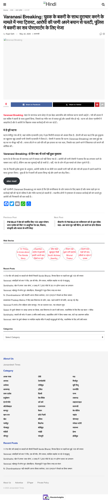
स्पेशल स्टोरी (77, 423)
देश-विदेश (41, 397)
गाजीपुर (5, 423)
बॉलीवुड (40, 427)
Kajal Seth (10, 33)
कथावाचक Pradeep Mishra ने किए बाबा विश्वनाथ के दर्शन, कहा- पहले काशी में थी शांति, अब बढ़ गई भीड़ (40, 300)
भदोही (40, 431)
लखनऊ (75, 397)
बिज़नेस (40, 423)
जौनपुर (5, 435)
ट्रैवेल (40, 389)
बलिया (40, 418)
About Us (7, 482)
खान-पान (6, 414)
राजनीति (75, 389)
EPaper (30, 482)
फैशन (40, 410)
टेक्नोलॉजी (41, 380)
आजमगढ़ (6, 389)
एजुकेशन (6, 397)
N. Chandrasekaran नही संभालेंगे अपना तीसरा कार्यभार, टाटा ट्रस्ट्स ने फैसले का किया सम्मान (37, 295)
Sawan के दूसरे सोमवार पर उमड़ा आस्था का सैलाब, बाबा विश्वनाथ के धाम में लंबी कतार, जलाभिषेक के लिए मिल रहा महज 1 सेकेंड (48, 309)
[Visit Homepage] (54, 4)
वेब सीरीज (76, 410)
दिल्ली (40, 393)
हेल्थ (74, 431)
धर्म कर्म (40, 401)
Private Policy (43, 482)
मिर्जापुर (75, 380)
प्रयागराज (41, 406)
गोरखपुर (6, 427)
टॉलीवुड (41, 385)
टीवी (39, 376)
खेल (4, 418)
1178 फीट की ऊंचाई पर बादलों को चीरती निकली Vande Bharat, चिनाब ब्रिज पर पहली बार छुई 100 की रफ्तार (43, 275)
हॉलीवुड (75, 435)
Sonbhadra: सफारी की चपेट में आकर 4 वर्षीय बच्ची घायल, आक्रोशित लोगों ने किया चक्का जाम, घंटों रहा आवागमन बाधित (46, 314)
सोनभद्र (75, 418)
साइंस (75, 414)
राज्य (11, 10)
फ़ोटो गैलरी (42, 414)
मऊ (74, 376)
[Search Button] (103, 4)
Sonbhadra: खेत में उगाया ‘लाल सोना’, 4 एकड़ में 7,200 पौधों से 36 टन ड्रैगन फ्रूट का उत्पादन (38, 285)
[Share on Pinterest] (97, 104)
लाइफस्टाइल (77, 401)
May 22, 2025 (25, 33)
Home (5, 10)
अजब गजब (7, 376)
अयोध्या (6, 385)
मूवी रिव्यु (76, 385)
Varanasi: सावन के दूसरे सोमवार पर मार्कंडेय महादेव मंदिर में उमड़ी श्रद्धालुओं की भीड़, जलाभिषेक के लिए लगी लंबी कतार (45, 319)
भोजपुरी (40, 435)
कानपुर (5, 410)
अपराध (5, 380)
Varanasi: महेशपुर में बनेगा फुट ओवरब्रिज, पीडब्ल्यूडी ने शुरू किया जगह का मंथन (32, 290)
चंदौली (5, 431)
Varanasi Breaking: (13, 115)
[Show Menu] (4, 4)
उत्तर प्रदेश (18, 10)
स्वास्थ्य (75, 427)
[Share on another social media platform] (102, 104)
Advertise (19, 482)
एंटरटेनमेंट (7, 401)
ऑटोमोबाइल (7, 406)
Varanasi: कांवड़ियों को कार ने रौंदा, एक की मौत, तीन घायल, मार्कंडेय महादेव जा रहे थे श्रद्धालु (36, 280)
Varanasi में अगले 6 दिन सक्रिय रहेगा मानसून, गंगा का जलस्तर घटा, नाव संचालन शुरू (34, 304)
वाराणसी (26, 10)
